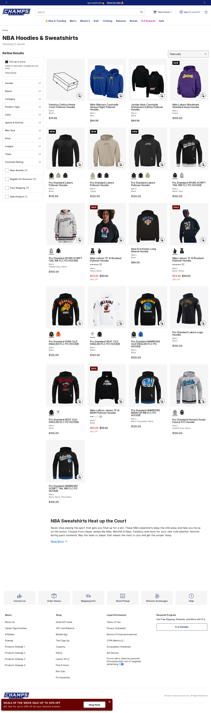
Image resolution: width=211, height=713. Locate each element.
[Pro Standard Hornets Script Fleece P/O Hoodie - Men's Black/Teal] (181, 412)
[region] (105, 3)
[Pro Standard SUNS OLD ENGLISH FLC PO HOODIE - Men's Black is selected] (51, 334)
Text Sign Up (62, 640)
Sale (161, 21)
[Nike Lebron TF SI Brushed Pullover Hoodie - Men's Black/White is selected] (174, 251)
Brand (8, 91)
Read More (57, 541)
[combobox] (90, 12)
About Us (10, 622)
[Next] (204, 2)
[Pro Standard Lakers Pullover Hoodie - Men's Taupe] (58, 175)
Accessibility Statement (119, 646)
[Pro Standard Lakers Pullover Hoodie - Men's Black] (65, 175)
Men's (73, 21)
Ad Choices (112, 653)
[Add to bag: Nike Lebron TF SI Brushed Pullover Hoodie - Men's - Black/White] (203, 240)
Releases (121, 21)
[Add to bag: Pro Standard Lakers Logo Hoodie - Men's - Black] (203, 323)
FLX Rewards (148, 21)
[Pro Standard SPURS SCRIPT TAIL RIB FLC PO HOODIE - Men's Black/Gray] (58, 251)
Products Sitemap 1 (15, 646)
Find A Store (62, 665)
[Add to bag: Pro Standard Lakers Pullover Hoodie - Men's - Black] (79, 164)
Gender (9, 83)
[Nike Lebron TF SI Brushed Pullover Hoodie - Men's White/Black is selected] (92, 251)
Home (5, 30)
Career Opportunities (16, 628)
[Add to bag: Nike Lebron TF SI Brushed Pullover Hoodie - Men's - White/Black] (120, 240)
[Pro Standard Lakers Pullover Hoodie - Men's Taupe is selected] (92, 175)
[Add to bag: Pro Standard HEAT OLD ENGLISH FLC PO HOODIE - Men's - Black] (79, 401)
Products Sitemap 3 (15, 659)
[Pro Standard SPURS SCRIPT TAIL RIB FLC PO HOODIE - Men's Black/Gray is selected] (174, 175)
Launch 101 (61, 659)
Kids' (96, 21)
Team (8, 154)
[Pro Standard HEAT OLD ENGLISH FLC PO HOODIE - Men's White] (58, 412)
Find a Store (10, 72)
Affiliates (9, 634)
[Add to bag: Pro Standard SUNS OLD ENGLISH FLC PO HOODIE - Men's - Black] (79, 323)
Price (8, 138)
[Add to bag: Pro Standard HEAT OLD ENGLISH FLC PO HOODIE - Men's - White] (120, 323)
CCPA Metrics (114, 640)
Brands (133, 21)
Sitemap (9, 640)
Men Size (10, 130)
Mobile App (62, 634)
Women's (85, 21)
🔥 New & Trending (55, 21)
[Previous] (6, 2)
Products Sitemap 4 (15, 665)
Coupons (60, 646)
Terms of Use (113, 622)
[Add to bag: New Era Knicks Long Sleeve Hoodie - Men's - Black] (162, 240)
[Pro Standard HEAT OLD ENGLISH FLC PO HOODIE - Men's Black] (99, 334)
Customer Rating (14, 162)
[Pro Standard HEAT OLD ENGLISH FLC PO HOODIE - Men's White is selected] (92, 334)
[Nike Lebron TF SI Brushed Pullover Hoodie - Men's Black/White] (99, 251)
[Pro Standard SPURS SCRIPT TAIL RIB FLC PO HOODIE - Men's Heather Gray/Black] (181, 175)
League (9, 146)
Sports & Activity (14, 122)
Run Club (60, 671)
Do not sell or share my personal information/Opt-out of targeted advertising (124, 661)
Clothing (107, 21)
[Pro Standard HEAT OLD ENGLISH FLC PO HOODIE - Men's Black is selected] (51, 412)
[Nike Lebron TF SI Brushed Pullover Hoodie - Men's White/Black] (181, 251)
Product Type (12, 107)
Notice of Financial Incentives (122, 634)
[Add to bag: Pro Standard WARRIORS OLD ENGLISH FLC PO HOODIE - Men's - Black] (162, 323)
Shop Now (94, 704)
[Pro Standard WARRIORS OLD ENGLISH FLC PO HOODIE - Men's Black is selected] (133, 334)
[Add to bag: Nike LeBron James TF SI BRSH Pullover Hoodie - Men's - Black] (120, 401)
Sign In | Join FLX (192, 12)
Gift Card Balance (65, 628)
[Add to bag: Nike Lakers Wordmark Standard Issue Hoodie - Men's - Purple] (203, 95)
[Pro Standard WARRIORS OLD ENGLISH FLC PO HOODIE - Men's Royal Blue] (140, 334)
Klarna (59, 653)
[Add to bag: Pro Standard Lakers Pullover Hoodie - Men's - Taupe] (120, 164)
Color (8, 114)
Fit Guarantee (63, 677)
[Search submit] (141, 12)
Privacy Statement (116, 628)
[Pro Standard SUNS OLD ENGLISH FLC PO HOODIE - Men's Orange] (58, 334)
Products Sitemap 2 (15, 653)
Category (10, 99)
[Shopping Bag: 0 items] (206, 12)
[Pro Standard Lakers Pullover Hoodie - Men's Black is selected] (51, 175)
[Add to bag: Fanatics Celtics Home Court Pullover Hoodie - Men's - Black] (79, 95)
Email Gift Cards (64, 622)
